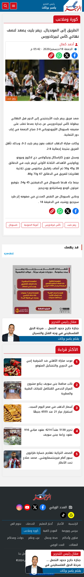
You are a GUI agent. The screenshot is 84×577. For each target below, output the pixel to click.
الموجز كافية (50, 530)
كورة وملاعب (31, 530)
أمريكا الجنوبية (31, 225)
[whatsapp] (51, 55)
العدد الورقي (57, 507)
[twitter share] (67, 55)
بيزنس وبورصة (70, 530)
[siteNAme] (72, 6)
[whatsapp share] (59, 55)
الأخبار (60, 523)
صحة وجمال (51, 537)
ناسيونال (13, 225)
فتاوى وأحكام (70, 537)
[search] (5, 5)
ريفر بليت (71, 225)
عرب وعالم (34, 537)
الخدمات (30, 523)
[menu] (13, 5)
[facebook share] (74, 55)
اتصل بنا (23, 553)
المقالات (73, 545)
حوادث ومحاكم (15, 537)
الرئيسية (73, 523)
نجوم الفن (15, 523)
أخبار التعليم (46, 523)
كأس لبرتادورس (53, 225)
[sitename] (42, 494)
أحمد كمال (67, 44)
